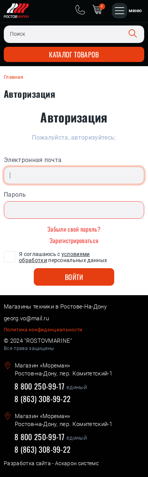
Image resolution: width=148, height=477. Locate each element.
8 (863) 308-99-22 (42, 398)
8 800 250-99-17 (39, 386)
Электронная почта (32, 160)
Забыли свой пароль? (74, 229)
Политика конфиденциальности (43, 329)
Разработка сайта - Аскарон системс (51, 463)
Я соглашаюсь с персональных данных (63, 257)
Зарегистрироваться (74, 240)
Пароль (15, 194)
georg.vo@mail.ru (26, 318)
